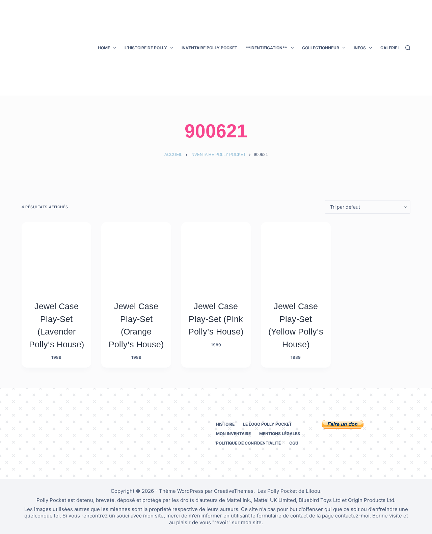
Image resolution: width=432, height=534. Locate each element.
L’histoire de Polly (146, 47)
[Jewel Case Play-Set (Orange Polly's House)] (136, 257)
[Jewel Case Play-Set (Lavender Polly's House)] (56, 257)
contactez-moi (352, 515)
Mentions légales (279, 433)
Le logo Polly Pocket (267, 424)
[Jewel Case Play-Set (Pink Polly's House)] (216, 257)
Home (104, 47)
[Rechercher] (407, 47)
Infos (360, 47)
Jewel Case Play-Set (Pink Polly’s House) (215, 318)
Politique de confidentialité (248, 443)
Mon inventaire (233, 433)
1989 (56, 357)
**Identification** (266, 47)
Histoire (225, 424)
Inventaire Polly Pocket (209, 47)
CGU (293, 443)
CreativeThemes (233, 491)
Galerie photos (397, 47)
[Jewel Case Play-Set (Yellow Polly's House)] (295, 257)
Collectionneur (320, 47)
